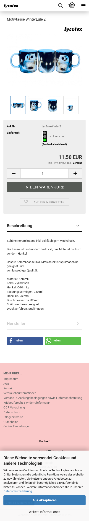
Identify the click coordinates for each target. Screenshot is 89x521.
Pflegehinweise (13, 417)
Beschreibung (19, 225)
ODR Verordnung (14, 407)
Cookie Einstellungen (16, 426)
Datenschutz (11, 412)
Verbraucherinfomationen (19, 393)
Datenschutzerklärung (17, 491)
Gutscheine (10, 422)
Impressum (10, 379)
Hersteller (16, 323)
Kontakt (8, 388)
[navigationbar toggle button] (83, 5)
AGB (6, 383)
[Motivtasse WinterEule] (44, 60)
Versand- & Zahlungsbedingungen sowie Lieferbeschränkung (42, 398)
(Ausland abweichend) (54, 144)
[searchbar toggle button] (60, 5)
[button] (14, 173)
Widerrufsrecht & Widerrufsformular (26, 402)
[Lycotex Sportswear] (9, 5)
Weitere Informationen (44, 512)
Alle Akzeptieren (45, 500)
